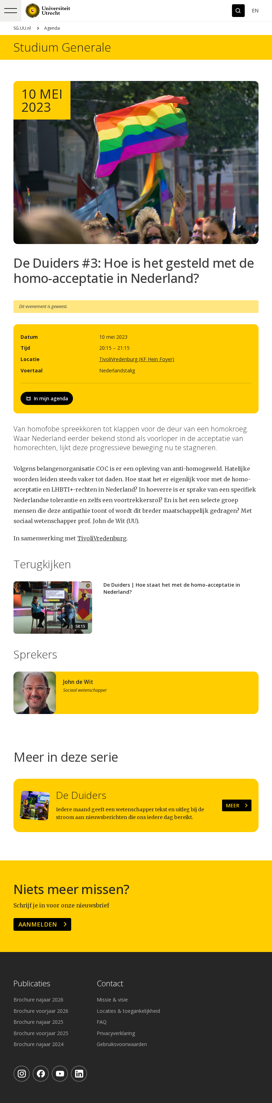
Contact (110, 983)
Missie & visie (112, 999)
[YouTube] (60, 1074)
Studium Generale (62, 47)
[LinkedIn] (79, 1074)
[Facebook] (41, 1074)
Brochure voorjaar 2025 (40, 1033)
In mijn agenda (51, 398)
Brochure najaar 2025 (38, 1021)
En (255, 10)
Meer (232, 805)
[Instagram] (21, 1074)
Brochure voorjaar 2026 (40, 1011)
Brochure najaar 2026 (38, 999)
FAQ (102, 1021)
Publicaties (31, 983)
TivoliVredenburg (101, 538)
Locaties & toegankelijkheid (128, 1011)
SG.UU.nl (22, 28)
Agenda (52, 28)
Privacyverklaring (116, 1033)
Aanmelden (37, 924)
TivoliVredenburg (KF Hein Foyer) (136, 359)
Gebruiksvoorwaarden (122, 1044)
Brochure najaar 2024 (38, 1044)
